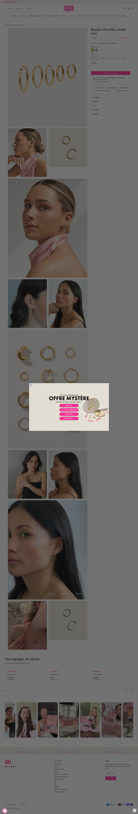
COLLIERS (69, 414)
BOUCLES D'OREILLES (69, 410)
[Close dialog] (30, 384)
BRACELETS (69, 418)
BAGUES (69, 405)
